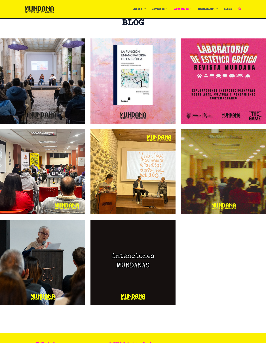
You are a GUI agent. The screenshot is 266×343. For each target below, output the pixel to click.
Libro (228, 9)
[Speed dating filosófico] (223, 171)
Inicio (137, 9)
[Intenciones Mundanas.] (133, 262)
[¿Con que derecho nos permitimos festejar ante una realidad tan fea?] (42, 171)
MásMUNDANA (206, 9)
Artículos (181, 9)
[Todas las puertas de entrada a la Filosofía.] (42, 262)
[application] (144, 9)
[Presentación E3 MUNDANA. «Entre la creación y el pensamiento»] (133, 171)
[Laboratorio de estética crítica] (223, 81)
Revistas (158, 9)
